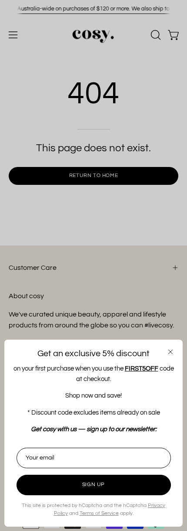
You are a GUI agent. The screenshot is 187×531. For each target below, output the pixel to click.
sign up (93, 484)
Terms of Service (99, 513)
